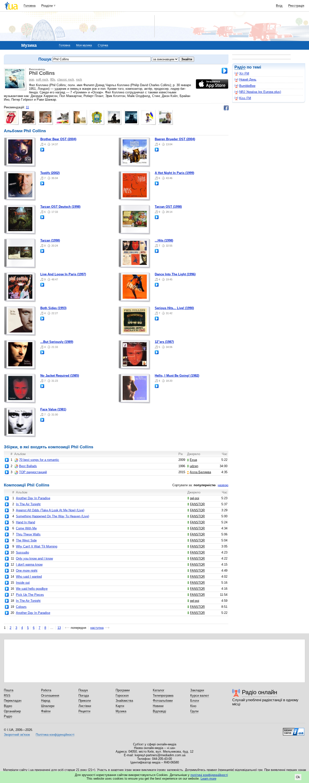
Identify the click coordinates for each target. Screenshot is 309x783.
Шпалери (47, 706)
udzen (194, 466)
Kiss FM (245, 98)
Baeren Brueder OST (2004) (175, 139)
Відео (8, 706)
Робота (46, 690)
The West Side (26, 540)
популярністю (205, 485)
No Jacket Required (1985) (59, 375)
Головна (29, 5)
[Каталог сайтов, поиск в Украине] (293, 730)
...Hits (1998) (164, 240)
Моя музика (84, 45)
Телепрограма (163, 695)
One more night (26, 570)
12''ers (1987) (164, 342)
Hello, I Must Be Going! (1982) (177, 375)
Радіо (240, 67)
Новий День (247, 79)
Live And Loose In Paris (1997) (63, 274)
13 (59, 628)
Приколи (84, 700)
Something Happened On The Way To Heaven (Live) (52, 516)
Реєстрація (296, 5)
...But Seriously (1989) (56, 342)
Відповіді (159, 711)
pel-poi (194, 498)
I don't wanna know (29, 564)
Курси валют (199, 695)
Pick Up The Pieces (30, 594)
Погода (83, 695)
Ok (298, 777)
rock (79, 79)
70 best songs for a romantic (39, 460)
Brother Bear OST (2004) (58, 139)
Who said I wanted (29, 576)
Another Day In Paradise (33, 498)
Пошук (83, 690)
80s (52, 79)
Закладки (197, 690)
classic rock (65, 79)
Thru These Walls (28, 534)
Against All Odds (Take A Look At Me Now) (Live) (50, 510)
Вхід (279, 5)
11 (27, 107)
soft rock (42, 79)
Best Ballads (28, 466)
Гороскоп (122, 695)
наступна (97, 628)
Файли (45, 711)
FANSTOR (197, 504)
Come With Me (26, 528)
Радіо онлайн (259, 692)
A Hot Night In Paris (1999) (174, 173)
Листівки (84, 706)
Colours (21, 607)
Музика (121, 711)
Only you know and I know (34, 558)
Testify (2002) (50, 173)
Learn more (208, 778)
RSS (7, 695)
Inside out (23, 582)
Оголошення (50, 695)
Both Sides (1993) (53, 308)
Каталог (158, 690)
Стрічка (103, 45)
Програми (123, 690)
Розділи (47, 5)
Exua (193, 460)
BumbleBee (247, 86)
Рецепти (84, 711)
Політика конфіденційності (55, 734)
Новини (158, 706)
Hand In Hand (25, 522)
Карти (120, 706)
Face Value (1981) (53, 409)
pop (31, 79)
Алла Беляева (200, 472)
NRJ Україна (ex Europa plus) (260, 92)
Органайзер (12, 711)
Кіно (193, 706)
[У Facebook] (226, 107)
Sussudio (22, 552)
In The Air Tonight (28, 504)
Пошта (8, 690)
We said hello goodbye (32, 588)
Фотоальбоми (163, 700)
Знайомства (124, 700)
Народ (45, 700)
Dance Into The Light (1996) (175, 274)
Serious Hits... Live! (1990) (174, 308)
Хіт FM (244, 73)
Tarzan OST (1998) (168, 206)
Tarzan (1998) (50, 240)
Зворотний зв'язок (17, 734)
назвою (223, 485)
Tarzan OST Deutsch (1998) (60, 206)
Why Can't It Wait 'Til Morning (36, 546)
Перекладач (12, 700)
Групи (194, 711)
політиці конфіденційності (209, 775)
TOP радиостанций (33, 472)
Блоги (194, 700)
